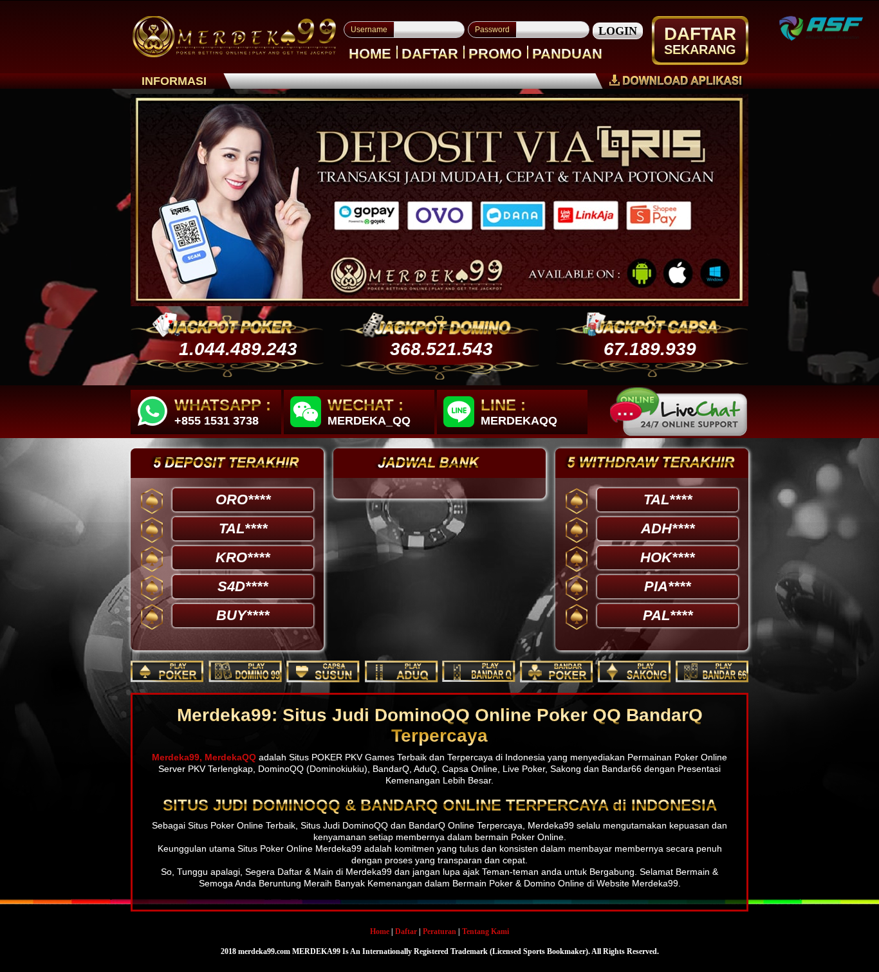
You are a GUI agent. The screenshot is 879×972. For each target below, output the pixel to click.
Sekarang (700, 49)
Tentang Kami (485, 931)
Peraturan (439, 931)
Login (617, 30)
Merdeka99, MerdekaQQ (204, 757)
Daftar (430, 54)
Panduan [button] (567, 54)
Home (370, 54)
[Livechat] (679, 411)
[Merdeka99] (234, 36)
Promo (495, 54)
